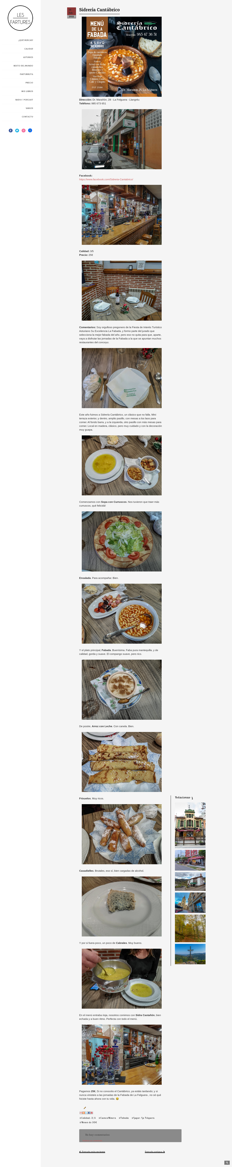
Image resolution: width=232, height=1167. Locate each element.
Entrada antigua (153, 1151)
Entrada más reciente (93, 1151)
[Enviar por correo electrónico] (81, 1112)
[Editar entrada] (84, 1108)
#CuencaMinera (107, 1117)
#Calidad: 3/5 (88, 1117)
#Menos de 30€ (88, 1122)
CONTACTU (27, 117)
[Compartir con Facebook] (89, 1112)
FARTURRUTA (26, 74)
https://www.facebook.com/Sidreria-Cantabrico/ (106, 179)
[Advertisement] (188, 749)
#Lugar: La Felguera (143, 1117)
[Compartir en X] (86, 1112)
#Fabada (124, 1117)
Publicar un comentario (92, 1140)
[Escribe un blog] (83, 1112)
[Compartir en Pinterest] (91, 1112)
